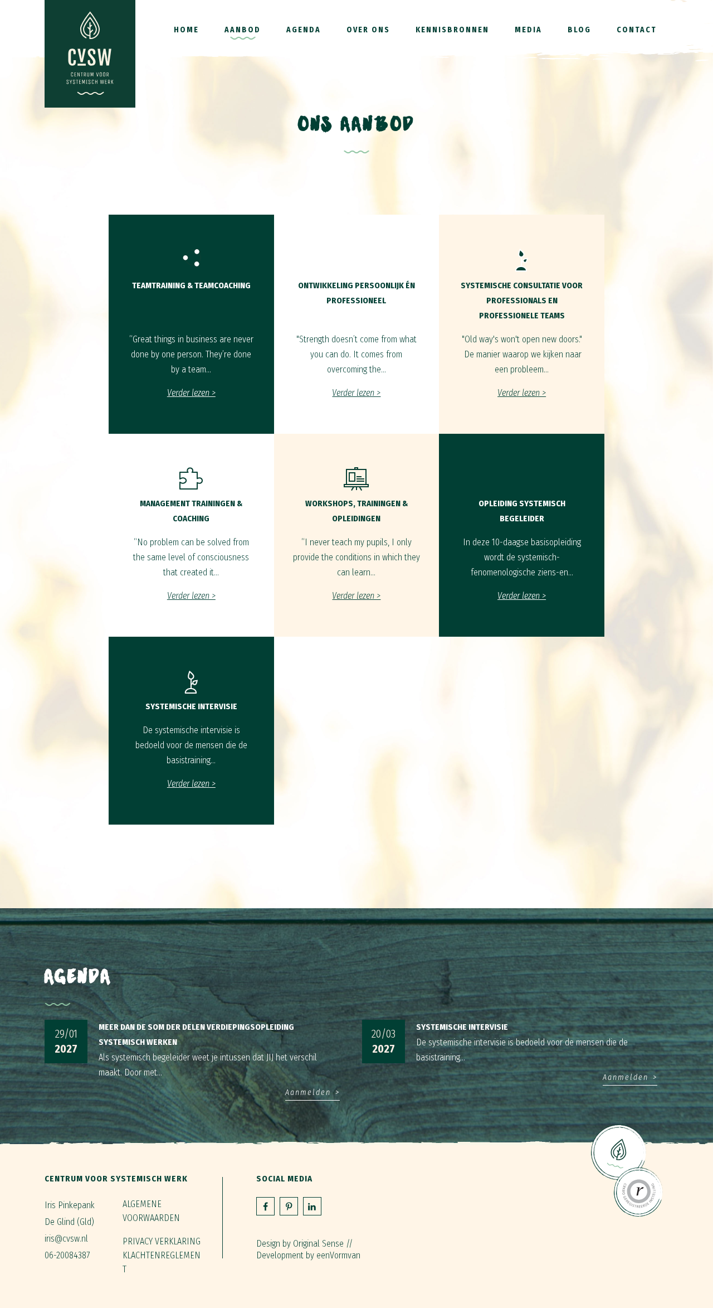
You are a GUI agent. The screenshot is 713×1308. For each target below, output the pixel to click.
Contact (637, 30)
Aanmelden (308, 1092)
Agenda (303, 30)
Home (186, 30)
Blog (579, 30)
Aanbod (242, 30)
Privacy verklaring (162, 1241)
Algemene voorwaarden (151, 1211)
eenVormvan (338, 1255)
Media (528, 30)
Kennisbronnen (452, 30)
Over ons (368, 30)
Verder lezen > (191, 392)
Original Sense (318, 1243)
